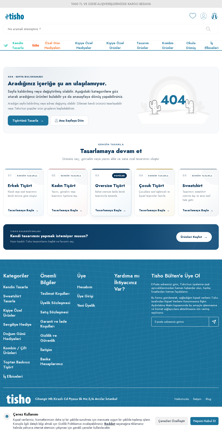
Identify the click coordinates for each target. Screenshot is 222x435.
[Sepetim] (214, 16)
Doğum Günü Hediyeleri (14, 336)
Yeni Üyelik (86, 305)
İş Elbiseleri (212, 45)
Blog (208, 399)
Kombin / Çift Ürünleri (14, 350)
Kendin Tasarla (18, 45)
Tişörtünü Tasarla (28, 120)
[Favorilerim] (192, 16)
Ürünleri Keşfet (194, 236)
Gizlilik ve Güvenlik (48, 338)
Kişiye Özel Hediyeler (84, 45)
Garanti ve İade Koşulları (53, 324)
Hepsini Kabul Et (204, 421)
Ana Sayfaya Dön (71, 120)
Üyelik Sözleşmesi (55, 302)
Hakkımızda (182, 399)
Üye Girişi (85, 296)
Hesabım (84, 287)
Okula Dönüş (191, 45)
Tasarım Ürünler (143, 45)
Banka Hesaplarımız (51, 361)
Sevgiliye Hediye (17, 324)
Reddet (109, 424)
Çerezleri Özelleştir (171, 421)
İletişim (46, 349)
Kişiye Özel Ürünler (115, 45)
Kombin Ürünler (167, 45)
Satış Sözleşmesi (54, 312)
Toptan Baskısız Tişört (16, 364)
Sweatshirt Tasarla (12, 298)
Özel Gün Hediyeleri (52, 45)
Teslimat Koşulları (55, 293)
